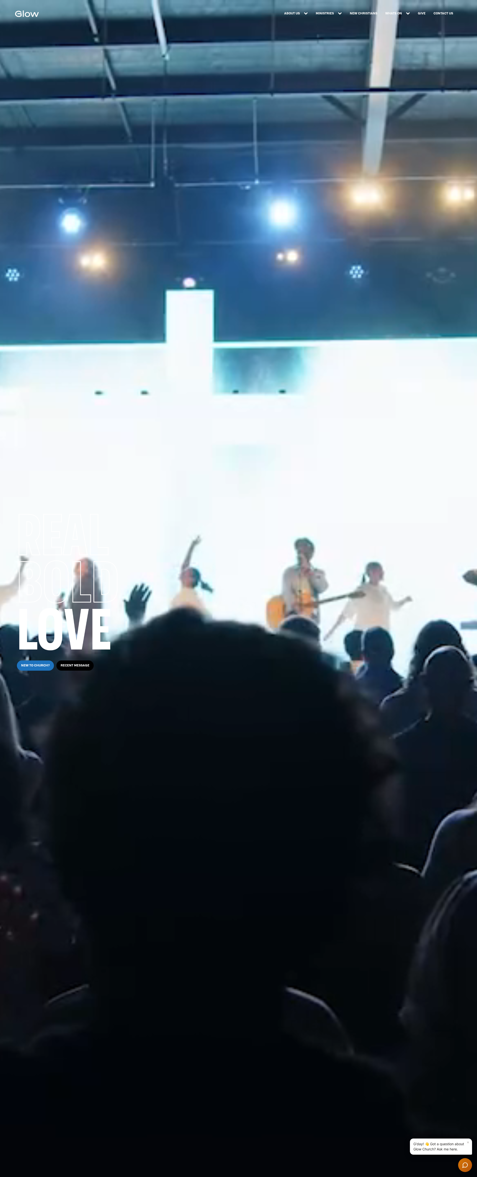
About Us (292, 13)
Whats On (393, 13)
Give (422, 13)
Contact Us (443, 13)
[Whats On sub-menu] (409, 13)
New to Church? (35, 665)
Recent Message (75, 665)
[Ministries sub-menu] (341, 13)
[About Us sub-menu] (307, 13)
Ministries (325, 13)
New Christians (363, 13)
